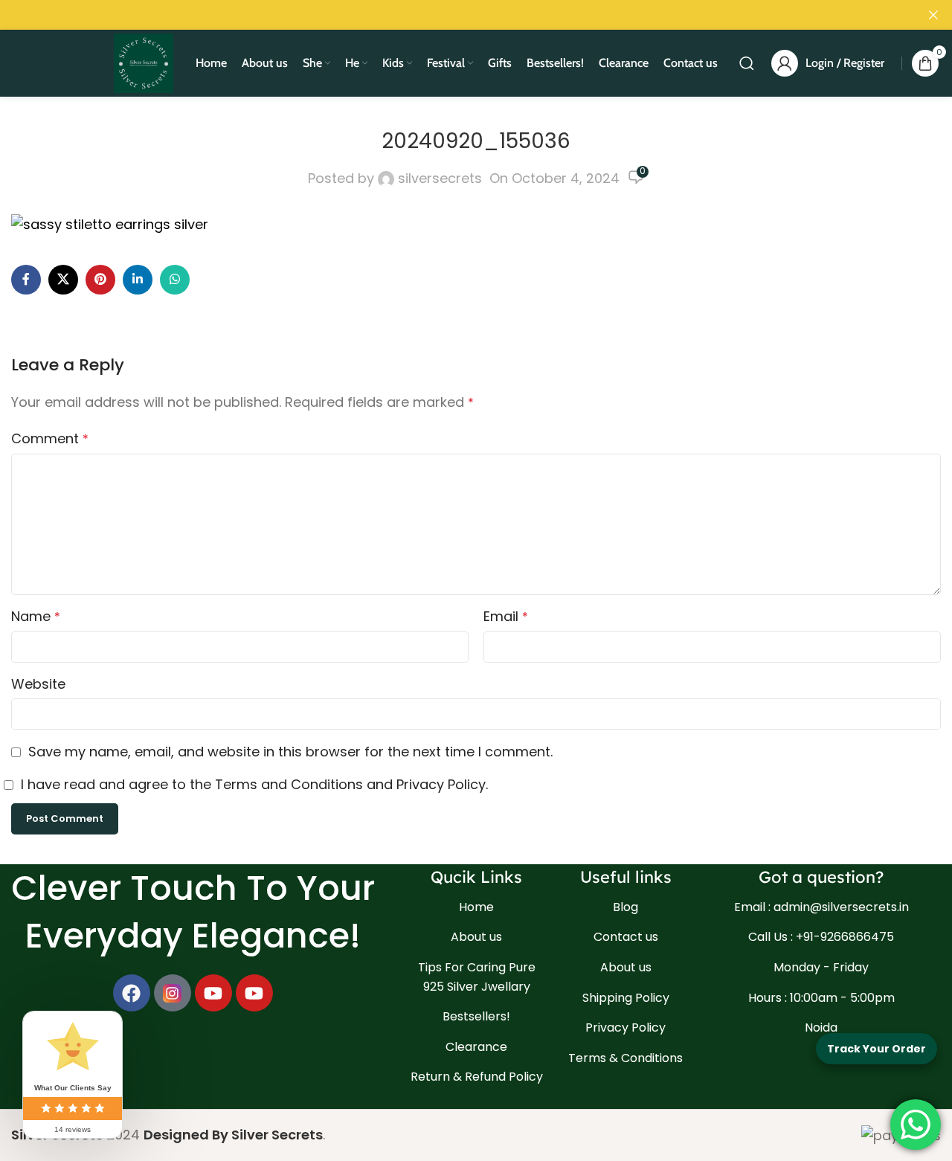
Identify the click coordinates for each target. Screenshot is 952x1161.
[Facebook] (131, 993)
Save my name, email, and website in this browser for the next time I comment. (290, 751)
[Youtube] (213, 993)
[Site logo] (143, 62)
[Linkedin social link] (137, 280)
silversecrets (440, 178)
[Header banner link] (453, 15)
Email (505, 616)
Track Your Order (876, 1048)
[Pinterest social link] (100, 280)
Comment (50, 438)
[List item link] (476, 907)
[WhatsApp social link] (175, 280)
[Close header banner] (933, 15)
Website (38, 684)
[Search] (747, 63)
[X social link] (63, 280)
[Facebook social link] (26, 280)
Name (35, 616)
